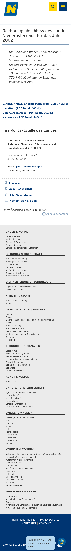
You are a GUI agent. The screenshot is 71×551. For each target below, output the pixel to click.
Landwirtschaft (12, 401)
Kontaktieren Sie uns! (23, 200)
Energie (9, 423)
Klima (8, 426)
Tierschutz (10, 340)
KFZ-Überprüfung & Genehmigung (21, 468)
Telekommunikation (14, 289)
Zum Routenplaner (20, 188)
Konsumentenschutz (15, 328)
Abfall (8, 420)
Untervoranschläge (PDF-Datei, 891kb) (27, 112)
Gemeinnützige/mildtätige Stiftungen (22, 248)
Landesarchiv (12, 264)
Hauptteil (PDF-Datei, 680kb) (21, 108)
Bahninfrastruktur (14, 462)
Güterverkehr (12, 465)
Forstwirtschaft (12, 395)
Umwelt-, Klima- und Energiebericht (21, 417)
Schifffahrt (10, 482)
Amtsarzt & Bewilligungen (17, 353)
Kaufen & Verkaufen (14, 239)
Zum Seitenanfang (57, 213)
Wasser (9, 443)
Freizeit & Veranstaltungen (17, 300)
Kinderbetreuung (13, 325)
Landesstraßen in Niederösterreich (21, 457)
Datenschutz (49, 519)
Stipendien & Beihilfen (15, 273)
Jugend (9, 322)
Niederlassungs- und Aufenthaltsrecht (22, 334)
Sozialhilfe (10, 368)
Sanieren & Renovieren (16, 242)
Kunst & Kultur (12, 381)
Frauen (9, 317)
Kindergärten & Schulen (16, 261)
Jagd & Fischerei (13, 398)
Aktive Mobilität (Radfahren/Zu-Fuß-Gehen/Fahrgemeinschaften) (35, 454)
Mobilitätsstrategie (14, 477)
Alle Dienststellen (20, 195)
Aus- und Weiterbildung (16, 258)
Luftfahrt (10, 474)
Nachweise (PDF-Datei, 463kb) (22, 117)
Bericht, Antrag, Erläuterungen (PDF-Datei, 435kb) (35, 103)
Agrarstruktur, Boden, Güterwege (21, 392)
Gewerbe (10, 502)
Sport (8, 303)
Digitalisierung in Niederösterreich (21, 286)
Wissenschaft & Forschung (17, 276)
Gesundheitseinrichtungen (17, 356)
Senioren (10, 337)
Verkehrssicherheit (14, 485)
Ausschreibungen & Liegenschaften (21, 499)
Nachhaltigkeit (12, 432)
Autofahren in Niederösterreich (19, 460)
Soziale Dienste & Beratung (18, 365)
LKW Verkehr (11, 471)
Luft (7, 429)
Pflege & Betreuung (14, 362)
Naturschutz (11, 434)
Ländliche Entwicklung (16, 404)
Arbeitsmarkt (11, 496)
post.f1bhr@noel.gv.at (30, 166)
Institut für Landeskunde (17, 270)
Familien (9, 314)
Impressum (28, 523)
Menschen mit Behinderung (18, 331)
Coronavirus (11, 351)
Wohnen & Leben (13, 245)
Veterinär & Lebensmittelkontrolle (21, 406)
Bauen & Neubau (13, 236)
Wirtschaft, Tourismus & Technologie (22, 508)
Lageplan (14, 183)
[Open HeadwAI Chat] (62, 542)
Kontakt (45, 523)
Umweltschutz (12, 440)
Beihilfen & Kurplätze (15, 370)
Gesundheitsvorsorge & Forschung (21, 359)
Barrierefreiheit (24, 519)
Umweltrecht (11, 437)
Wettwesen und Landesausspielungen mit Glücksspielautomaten (34, 505)
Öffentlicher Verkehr (15, 479)
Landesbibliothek (13, 267)
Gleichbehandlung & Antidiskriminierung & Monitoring (30, 320)
